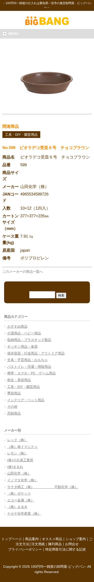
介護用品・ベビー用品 (24, 333)
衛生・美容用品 (19, 380)
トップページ (11, 539)
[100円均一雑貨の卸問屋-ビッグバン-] (47, 24)
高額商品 (14, 413)
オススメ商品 (52, 539)
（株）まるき (17, 507)
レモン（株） (17, 453)
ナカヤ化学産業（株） (24, 513)
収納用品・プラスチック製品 (29, 340)
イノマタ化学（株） (22, 480)
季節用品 (14, 393)
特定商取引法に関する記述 (65, 549)
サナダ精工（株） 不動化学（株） (42, 487)
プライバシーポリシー (25, 549)
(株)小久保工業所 (20, 460)
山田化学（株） (19, 473)
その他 (12, 406)
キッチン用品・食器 (22, 346)
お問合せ (72, 544)
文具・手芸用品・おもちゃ (27, 360)
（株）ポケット (19, 493)
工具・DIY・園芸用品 (21, 134)
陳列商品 (55, 544)
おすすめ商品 (17, 326)
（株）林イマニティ (22, 447)
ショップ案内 (76, 539)
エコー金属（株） (20, 500)
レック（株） (17, 440)
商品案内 (32, 539)
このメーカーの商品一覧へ (22, 271)
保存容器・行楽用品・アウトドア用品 (36, 353)
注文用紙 (38, 544)
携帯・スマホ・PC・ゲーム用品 (31, 373)
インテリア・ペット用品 (25, 400)
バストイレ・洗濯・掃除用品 (29, 367)
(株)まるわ (15, 467)
